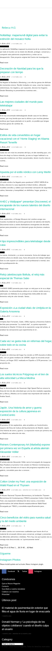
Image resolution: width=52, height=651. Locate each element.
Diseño (2, 216)
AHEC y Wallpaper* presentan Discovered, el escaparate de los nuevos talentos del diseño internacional (25, 205)
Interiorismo (4, 46)
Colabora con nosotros (10, 592)
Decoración (4, 79)
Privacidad (5, 594)
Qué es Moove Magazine (11, 584)
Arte (1, 319)
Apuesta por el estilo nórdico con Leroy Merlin (25, 172)
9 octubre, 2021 (16, 213)
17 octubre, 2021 (16, 43)
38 (19, 548)
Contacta (5, 586)
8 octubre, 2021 (16, 349)
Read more (4, 63)
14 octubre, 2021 (16, 110)
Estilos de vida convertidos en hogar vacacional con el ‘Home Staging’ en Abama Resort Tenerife (24, 139)
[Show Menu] (3, 4)
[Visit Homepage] (26, 3)
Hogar (2, 252)
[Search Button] (49, 4)
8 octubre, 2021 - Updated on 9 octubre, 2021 (26, 490)
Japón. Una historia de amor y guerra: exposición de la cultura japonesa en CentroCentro (21, 411)
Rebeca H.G (6, 43)
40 (24, 548)
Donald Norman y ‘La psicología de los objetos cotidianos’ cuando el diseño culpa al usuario (25, 625)
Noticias (3, 113)
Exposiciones (5, 422)
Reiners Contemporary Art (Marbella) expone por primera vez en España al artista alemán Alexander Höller (25, 448)
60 (28, 548)
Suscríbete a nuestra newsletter (13, 589)
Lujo (1, 286)
